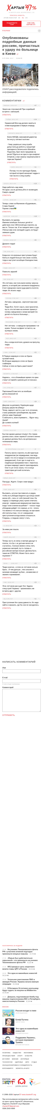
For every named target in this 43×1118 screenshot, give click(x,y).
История (6, 1059)
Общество (17, 1052)
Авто (27, 1062)
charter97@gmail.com (10, 1106)
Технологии (7, 1062)
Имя (4, 668)
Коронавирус (7, 1068)
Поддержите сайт (12, 23)
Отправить (8, 715)
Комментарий (7, 687)
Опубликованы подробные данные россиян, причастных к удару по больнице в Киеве (21, 45)
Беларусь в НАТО (22, 1068)
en (26, 17)
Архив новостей (10, 17)
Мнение (5, 1007)
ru (23, 17)
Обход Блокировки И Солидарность (17, 1065)
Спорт (20, 1055)
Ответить (6, 115)
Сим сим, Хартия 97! (31, 23)
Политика (6, 1052)
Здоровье (19, 1062)
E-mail (4, 678)
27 (17, 54)
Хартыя (21, 8)
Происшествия (8, 1055)
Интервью (25, 1059)
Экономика (28, 1052)
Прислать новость (17, 15)
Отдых (34, 1062)
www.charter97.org (29, 1094)
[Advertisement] (21, 636)
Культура (28, 1055)
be (19, 17)
